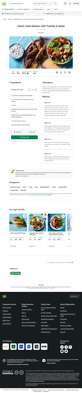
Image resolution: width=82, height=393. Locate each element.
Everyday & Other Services (16, 3)
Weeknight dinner (44, 187)
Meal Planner (44, 325)
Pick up (24, 313)
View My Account (27, 309)
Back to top (74, 296)
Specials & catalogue (23, 9)
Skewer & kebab (17, 19)
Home (4, 19)
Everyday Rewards (46, 313)
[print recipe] (57, 72)
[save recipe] (65, 72)
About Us (62, 332)
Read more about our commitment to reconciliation (18, 364)
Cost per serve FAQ (21, 176)
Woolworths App (45, 332)
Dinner (24, 187)
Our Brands (63, 311)
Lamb (36, 187)
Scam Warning (7, 323)
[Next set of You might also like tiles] (70, 209)
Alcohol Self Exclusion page (32, 385)
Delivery (24, 316)
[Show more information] (28, 73)
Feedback (5, 311)
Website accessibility (51, 363)
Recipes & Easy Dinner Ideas (49, 316)
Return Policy (6, 320)
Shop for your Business (28, 325)
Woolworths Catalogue (47, 319)
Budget (54, 187)
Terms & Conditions (37, 391)
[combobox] (45, 3)
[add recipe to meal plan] (69, 72)
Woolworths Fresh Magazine (49, 329)
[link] (41, 29)
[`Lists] (65, 3)
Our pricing (44, 322)
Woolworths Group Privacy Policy (39, 389)
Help (48, 9)
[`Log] (70, 3)
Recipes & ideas (38, 9)
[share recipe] (61, 72)
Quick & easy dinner (15, 187)
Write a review (16, 274)
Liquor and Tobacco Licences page (36, 381)
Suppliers (63, 322)
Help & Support (7, 307)
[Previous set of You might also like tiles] (66, 209)
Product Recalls (7, 317)
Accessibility (46, 391)
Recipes (10, 19)
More (55, 9)
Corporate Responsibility (67, 329)
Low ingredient (14, 190)
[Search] (55, 3)
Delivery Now (25, 319)
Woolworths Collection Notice (72, 389)
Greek (30, 187)
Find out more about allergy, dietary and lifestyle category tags (39, 194)
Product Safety (7, 314)
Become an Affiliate (65, 325)
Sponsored (41, 33)
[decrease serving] (29, 90)
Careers (62, 307)
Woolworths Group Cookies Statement (56, 389)
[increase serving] (36, 90)
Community (63, 319)
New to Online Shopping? (29, 322)
